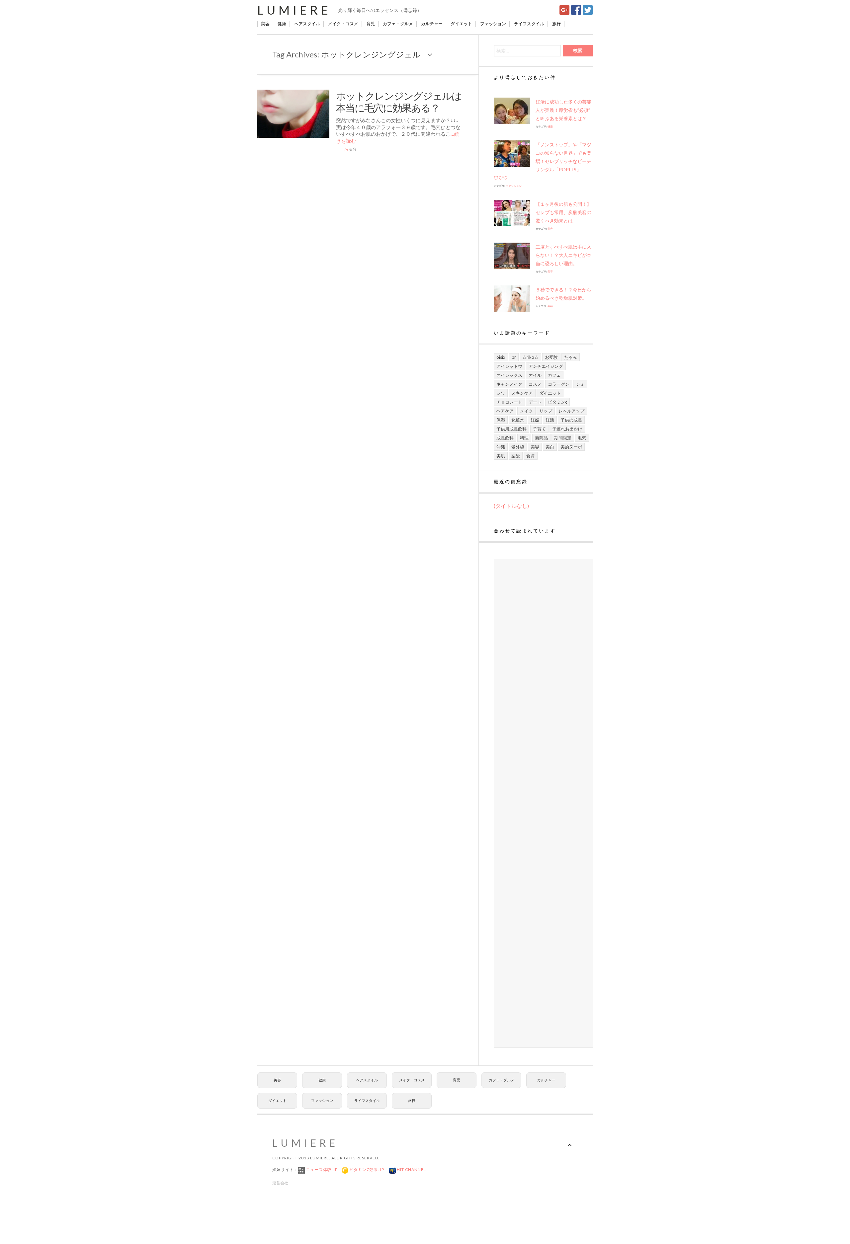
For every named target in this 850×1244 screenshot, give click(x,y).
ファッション (493, 23)
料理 (524, 437)
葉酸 (515, 455)
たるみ (570, 357)
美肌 (500, 455)
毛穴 (582, 437)
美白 (550, 446)
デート (535, 402)
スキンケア (522, 393)
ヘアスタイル (307, 23)
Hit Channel (411, 1169)
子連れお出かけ (567, 428)
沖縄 (500, 446)
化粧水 (517, 420)
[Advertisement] (543, 803)
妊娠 (535, 420)
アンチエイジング (546, 366)
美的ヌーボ (571, 446)
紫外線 (517, 446)
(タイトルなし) (511, 506)
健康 (282, 23)
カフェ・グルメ (398, 23)
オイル (535, 375)
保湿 (500, 420)
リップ (545, 411)
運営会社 (280, 1182)
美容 (265, 23)
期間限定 (562, 437)
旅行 (556, 23)
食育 (530, 455)
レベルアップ (571, 411)
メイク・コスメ (343, 23)
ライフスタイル (529, 23)
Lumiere (294, 10)
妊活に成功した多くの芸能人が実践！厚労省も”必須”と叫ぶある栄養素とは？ (563, 110)
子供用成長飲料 (511, 428)
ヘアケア (505, 411)
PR (514, 357)
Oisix (500, 357)
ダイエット (461, 23)
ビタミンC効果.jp (366, 1169)
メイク (526, 411)
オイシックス (509, 375)
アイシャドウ (509, 366)
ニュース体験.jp (321, 1169)
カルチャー (432, 23)
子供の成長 (571, 420)
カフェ (554, 375)
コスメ (535, 384)
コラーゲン (558, 384)
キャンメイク (509, 384)
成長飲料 (505, 437)
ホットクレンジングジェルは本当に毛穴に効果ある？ (398, 102)
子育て (539, 428)
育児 (370, 23)
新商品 (541, 437)
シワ (500, 393)
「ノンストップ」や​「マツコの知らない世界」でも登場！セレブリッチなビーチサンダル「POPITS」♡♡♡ (542, 161)
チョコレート (509, 402)
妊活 (550, 420)
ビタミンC (557, 402)
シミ (580, 384)
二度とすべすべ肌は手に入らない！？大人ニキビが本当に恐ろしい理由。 (563, 255)
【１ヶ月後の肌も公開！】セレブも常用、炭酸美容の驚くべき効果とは (563, 212)
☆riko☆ (530, 357)
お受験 (551, 357)
